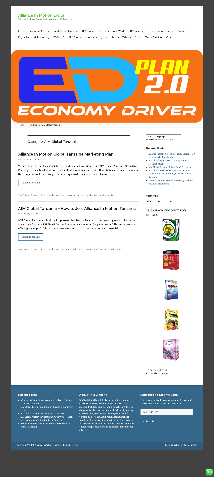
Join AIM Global (72, 37)
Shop (138, 37)
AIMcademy (136, 31)
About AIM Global (39, 31)
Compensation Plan (158, 31)
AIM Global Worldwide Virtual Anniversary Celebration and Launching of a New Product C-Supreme (171, 174)
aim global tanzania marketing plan (97, 195)
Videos (170, 37)
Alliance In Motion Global (41, 15)
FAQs (56, 37)
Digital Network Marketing (33, 37)
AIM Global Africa (64, 31)
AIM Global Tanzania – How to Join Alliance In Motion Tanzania (77, 208)
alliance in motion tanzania (85, 249)
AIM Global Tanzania (29, 195)
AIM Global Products (94, 31)
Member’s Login (94, 37)
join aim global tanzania (110, 249)
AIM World (119, 31)
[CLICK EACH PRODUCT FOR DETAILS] (171, 230)
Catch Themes (190, 445)
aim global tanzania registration (57, 249)
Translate (168, 139)
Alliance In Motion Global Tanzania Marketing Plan (66, 154)
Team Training (153, 37)
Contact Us (184, 31)
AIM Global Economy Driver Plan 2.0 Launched (170, 167)
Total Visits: (154, 373)
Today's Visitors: (156, 370)
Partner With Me (121, 37)
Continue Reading (31, 182)
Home (21, 31)
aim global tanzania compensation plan (61, 195)
